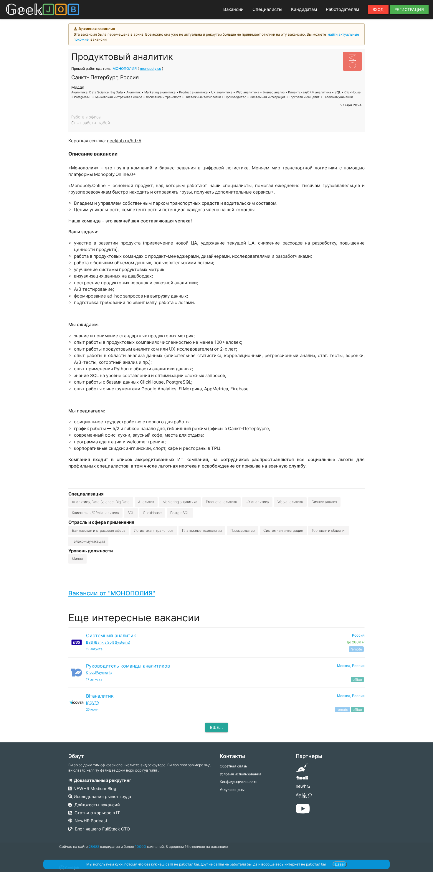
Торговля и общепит (329, 530)
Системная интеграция (283, 530)
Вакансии (233, 9)
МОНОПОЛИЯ (125, 68)
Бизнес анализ (324, 502)
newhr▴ (303, 786)
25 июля (92, 709)
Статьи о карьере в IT (96, 812)
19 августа (94, 649)
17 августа (94, 679)
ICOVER (92, 703)
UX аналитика (257, 502)
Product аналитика (221, 502)
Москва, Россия (351, 665)
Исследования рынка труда (101, 796)
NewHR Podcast (89, 820)
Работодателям (342, 9)
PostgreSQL (179, 513)
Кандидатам (304, 9)
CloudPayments (99, 672)
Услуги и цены (232, 789)
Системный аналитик (111, 635)
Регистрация (409, 9)
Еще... (216, 727)
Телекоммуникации (88, 541)
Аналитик (146, 502)
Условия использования (240, 774)
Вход (378, 9)
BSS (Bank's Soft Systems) (108, 642)
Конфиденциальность (238, 781)
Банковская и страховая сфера (98, 530)
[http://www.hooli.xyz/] (302, 779)
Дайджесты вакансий (96, 804)
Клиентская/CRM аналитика (95, 513)
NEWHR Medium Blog (94, 788)
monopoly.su (150, 68)
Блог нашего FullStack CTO (101, 828)
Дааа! (340, 864)
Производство (242, 530)
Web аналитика (290, 502)
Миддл (77, 558)
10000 (140, 846)
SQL (131, 513)
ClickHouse (152, 513)
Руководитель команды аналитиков (128, 666)
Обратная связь (233, 766)
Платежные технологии (202, 530)
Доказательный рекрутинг (101, 780)
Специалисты (267, 9)
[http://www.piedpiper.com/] (302, 769)
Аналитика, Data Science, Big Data (101, 502)
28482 (94, 846)
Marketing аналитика (180, 502)
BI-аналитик (100, 696)
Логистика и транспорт (153, 530)
